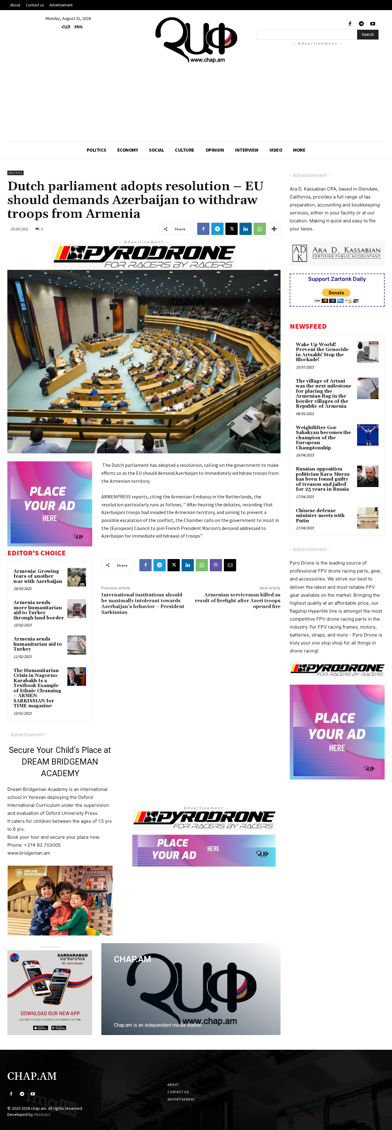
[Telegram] (361, 24)
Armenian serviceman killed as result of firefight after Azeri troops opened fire (238, 601)
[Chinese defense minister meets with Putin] (368, 518)
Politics (15, 173)
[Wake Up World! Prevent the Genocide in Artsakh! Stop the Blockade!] (368, 352)
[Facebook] (350, 24)
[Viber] (216, 565)
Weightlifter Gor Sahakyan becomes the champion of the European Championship (323, 438)
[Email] (230, 565)
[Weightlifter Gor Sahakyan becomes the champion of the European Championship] (368, 435)
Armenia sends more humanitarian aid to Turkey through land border (38, 610)
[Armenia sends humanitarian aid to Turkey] (76, 645)
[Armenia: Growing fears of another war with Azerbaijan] (76, 577)
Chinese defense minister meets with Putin (320, 516)
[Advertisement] (324, 87)
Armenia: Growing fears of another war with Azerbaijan (37, 576)
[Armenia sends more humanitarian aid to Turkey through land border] (76, 608)
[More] (274, 229)
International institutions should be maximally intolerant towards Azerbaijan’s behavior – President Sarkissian (142, 604)
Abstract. (42, 1114)
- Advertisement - (27, 734)
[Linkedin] (245, 229)
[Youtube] (373, 24)
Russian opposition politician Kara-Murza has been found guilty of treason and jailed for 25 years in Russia (322, 479)
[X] (231, 229)
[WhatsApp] (260, 229)
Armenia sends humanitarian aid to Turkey (37, 644)
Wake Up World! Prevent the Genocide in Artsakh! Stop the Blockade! (322, 352)
